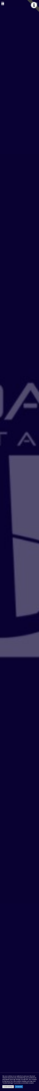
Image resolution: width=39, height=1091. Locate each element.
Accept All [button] (19, 1087)
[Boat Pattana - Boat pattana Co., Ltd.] (10, 3)
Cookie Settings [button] (8, 1087)
